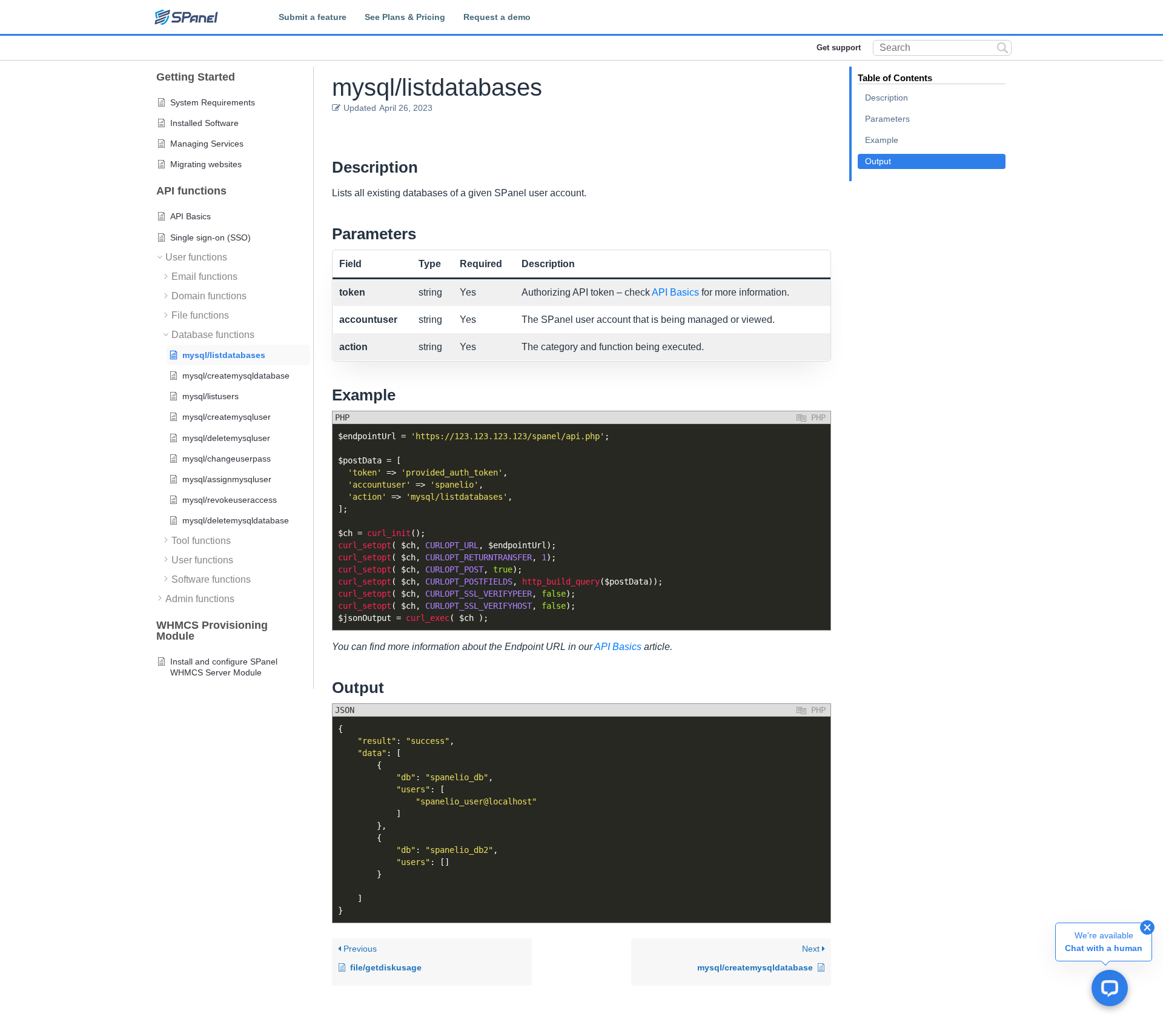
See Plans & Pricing (405, 17)
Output (878, 161)
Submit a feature (312, 17)
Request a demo (497, 17)
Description (886, 97)
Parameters (887, 119)
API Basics (675, 292)
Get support (839, 47)
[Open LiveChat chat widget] (1110, 988)
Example (881, 140)
